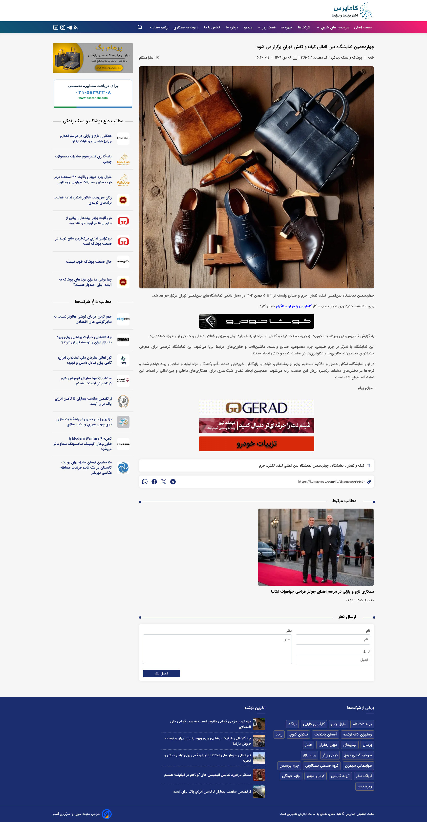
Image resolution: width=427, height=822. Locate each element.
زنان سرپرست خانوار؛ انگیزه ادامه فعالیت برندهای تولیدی (83, 200)
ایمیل (366, 651)
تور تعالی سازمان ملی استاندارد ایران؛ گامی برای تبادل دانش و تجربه (85, 360)
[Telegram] (70, 27)
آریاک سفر (364, 776)
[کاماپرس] (352, 10)
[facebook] (154, 481)
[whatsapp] (145, 481)
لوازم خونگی (291, 776)
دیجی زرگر (330, 755)
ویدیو (248, 27)
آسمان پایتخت (325, 734)
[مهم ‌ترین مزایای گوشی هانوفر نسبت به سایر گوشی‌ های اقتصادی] (259, 724)
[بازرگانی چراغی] (123, 340)
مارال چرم (338, 724)
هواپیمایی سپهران (358, 766)
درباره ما (232, 27)
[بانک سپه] (123, 401)
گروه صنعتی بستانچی (322, 766)
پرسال (367, 745)
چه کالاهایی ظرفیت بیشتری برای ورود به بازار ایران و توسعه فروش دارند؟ (84, 339)
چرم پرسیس (289, 766)
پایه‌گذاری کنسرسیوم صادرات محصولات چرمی (83, 159)
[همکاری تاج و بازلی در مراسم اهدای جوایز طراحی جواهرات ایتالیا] (316, 547)
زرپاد (279, 734)
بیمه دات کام (362, 724)
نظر (289, 630)
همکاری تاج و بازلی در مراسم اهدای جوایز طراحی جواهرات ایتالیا (322, 591)
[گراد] (123, 221)
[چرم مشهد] (123, 262)
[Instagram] (63, 27)
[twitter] (163, 481)
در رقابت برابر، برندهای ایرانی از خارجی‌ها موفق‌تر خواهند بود (89, 220)
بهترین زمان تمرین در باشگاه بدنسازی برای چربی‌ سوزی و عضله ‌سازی (84, 421)
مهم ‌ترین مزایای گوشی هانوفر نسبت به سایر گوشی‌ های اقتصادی (82, 319)
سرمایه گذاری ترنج (358, 755)
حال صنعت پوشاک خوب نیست (89, 261)
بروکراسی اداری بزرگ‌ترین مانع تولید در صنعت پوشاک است (83, 241)
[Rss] (76, 27)
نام (368, 630)
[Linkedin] (56, 27)
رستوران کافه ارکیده (357, 734)
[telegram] (173, 481)
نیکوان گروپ (298, 734)
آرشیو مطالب (159, 27)
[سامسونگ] (123, 444)
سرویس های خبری (335, 27)
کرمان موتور (315, 776)
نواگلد (292, 724)
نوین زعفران (328, 745)
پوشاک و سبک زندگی (346, 57)
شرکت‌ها (304, 27)
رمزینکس (365, 786)
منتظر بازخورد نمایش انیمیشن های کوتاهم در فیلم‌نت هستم (86, 380)
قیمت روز (269, 27)
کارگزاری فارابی (314, 724)
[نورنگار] (123, 468)
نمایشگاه (337, 465)
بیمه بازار (309, 755)
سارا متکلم (146, 57)
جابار (308, 745)
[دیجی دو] (123, 319)
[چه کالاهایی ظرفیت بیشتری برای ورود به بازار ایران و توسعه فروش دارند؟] (259, 741)
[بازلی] (123, 138)
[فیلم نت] (123, 381)
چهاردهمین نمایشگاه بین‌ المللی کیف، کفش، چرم (294, 465)
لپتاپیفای (349, 745)
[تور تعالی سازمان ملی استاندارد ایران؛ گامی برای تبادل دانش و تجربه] (259, 758)
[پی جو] (123, 422)
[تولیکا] (123, 200)
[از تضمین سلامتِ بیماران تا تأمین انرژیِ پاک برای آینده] (259, 791)
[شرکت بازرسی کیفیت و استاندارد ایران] (123, 360)
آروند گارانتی (340, 776)
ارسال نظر (161, 673)
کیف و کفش (355, 465)
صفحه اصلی (363, 27)
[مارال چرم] (123, 159)
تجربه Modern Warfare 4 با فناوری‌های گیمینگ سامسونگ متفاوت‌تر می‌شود (83, 444)
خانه (371, 57)
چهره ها (286, 27)
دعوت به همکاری (186, 27)
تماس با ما (212, 27)
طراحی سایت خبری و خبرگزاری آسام (76, 814)
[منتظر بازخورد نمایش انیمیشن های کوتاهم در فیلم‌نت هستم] (259, 774)
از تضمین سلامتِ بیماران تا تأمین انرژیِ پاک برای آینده (83, 401)
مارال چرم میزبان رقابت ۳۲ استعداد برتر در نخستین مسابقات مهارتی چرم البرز (83, 179)
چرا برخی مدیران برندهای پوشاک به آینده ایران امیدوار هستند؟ (85, 282)
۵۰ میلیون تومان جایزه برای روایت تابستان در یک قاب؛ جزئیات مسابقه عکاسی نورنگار (86, 468)
